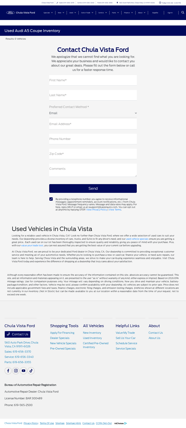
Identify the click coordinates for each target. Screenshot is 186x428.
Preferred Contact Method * (69, 107)
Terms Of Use (47, 423)
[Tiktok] (31, 370)
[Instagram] (15, 370)
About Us (154, 338)
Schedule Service (126, 343)
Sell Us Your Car (126, 338)
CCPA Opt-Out (104, 423)
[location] (117, 3)
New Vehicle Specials (63, 343)
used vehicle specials (137, 239)
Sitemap (59, 423)
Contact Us (19, 334)
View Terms (115, 209)
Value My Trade (125, 332)
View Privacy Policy (96, 209)
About (154, 326)
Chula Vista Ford (13, 423)
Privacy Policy (31, 423)
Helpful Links (128, 326)
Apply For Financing (62, 332)
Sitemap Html (73, 423)
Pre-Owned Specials (63, 348)
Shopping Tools (64, 326)
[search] (182, 13)
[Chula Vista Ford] (21, 12)
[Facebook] (8, 370)
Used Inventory (92, 338)
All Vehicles (93, 326)
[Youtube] (23, 370)
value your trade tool (32, 245)
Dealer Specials (59, 338)
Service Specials (126, 348)
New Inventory (92, 332)
